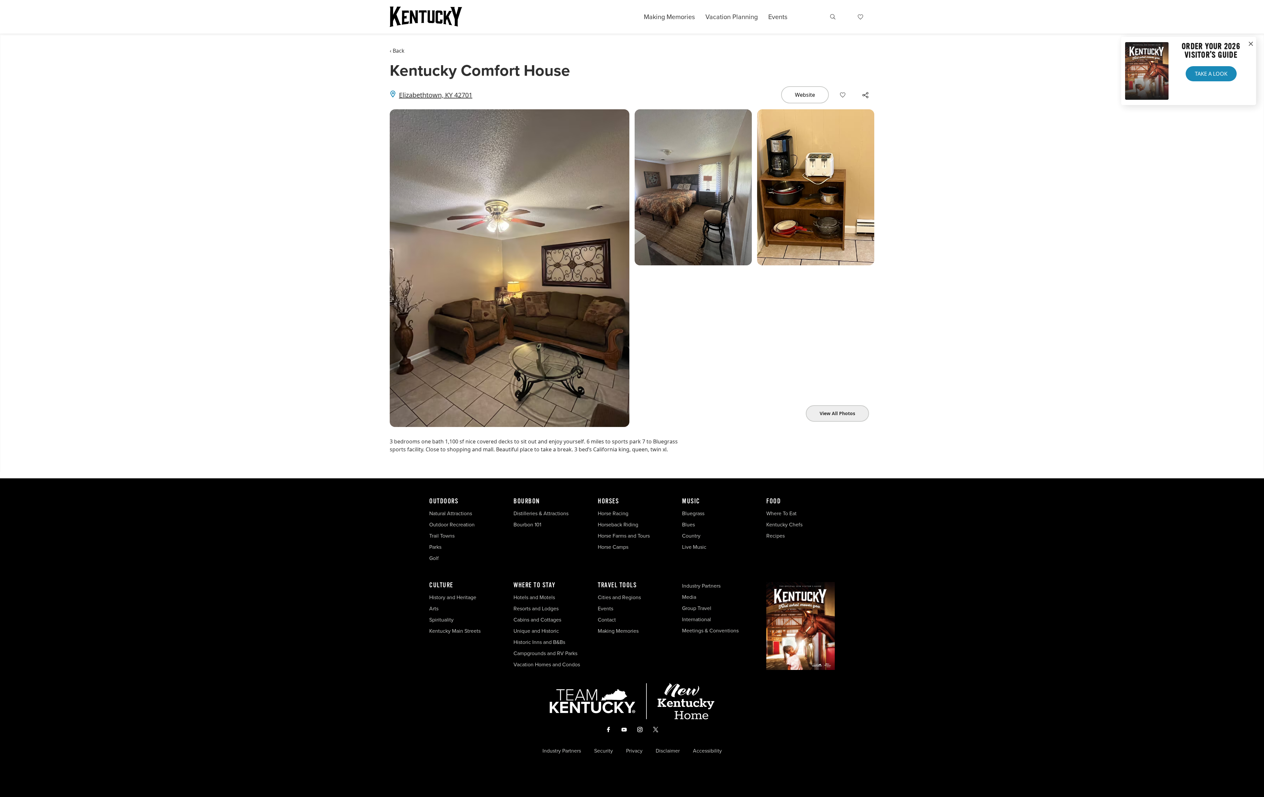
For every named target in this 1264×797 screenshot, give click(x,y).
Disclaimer (668, 751)
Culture (441, 585)
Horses (608, 501)
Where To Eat (781, 513)
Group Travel (696, 608)
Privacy (634, 751)
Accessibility (707, 751)
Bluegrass (693, 513)
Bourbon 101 (527, 524)
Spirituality (442, 620)
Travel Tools (617, 585)
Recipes (776, 536)
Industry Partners (701, 586)
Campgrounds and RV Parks (545, 653)
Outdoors (443, 501)
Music (691, 501)
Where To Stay (535, 585)
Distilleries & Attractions (541, 513)
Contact (607, 620)
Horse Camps (613, 547)
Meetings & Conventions (710, 630)
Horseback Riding (618, 524)
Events (777, 17)
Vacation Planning (731, 17)
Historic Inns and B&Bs (539, 642)
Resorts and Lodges (536, 608)
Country (691, 536)
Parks (435, 547)
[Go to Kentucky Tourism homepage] (426, 17)
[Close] (1251, 44)
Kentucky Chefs (784, 524)
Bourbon (527, 501)
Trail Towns (442, 536)
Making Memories (669, 16)
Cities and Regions (619, 597)
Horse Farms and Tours (624, 536)
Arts (433, 608)
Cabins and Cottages (537, 620)
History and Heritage (453, 597)
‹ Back (397, 50)
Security (603, 751)
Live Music (694, 547)
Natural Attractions (450, 513)
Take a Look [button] (1211, 73)
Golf (434, 558)
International (696, 619)
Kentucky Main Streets (455, 631)
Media (689, 597)
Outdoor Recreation (452, 524)
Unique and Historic (536, 631)
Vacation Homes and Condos (547, 664)
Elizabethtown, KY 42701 (435, 95)
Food (773, 501)
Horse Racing (613, 513)
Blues (688, 524)
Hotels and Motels (534, 597)
